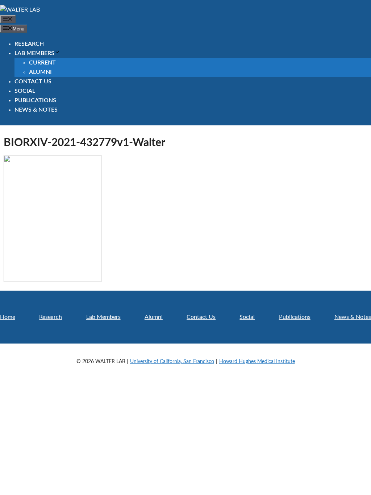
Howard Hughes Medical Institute (257, 361)
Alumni (40, 72)
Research (29, 44)
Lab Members (34, 53)
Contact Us (32, 81)
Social (24, 91)
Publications (35, 100)
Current (42, 63)
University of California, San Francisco (172, 361)
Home (7, 317)
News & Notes (36, 110)
